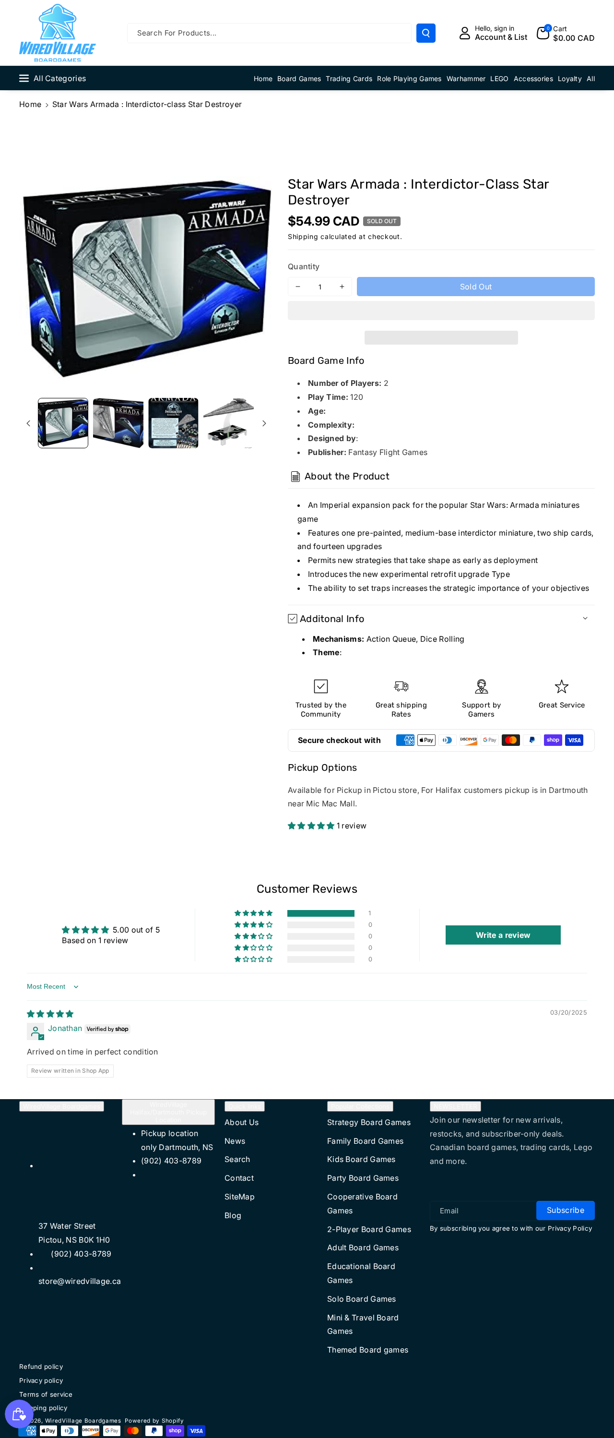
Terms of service (46, 1394)
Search (237, 1159)
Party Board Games (363, 1178)
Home (30, 104)
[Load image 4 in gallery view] (228, 423)
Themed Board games (367, 1349)
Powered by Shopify (154, 1420)
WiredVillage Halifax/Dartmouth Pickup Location (168, 1112)
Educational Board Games (361, 1273)
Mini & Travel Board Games (363, 1324)
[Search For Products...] (426, 33)
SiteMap (239, 1196)
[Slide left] (28, 423)
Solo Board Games (361, 1299)
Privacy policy (41, 1380)
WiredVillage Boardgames (61, 1106)
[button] (441, 312)
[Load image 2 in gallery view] (118, 423)
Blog (232, 1215)
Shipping (303, 236)
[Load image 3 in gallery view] (173, 423)
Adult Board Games (363, 1247)
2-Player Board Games (369, 1229)
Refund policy (41, 1366)
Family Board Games (365, 1141)
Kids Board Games (361, 1159)
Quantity (303, 266)
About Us (241, 1122)
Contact (239, 1178)
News (234, 1141)
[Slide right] (264, 423)
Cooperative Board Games (362, 1203)
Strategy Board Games (369, 1122)
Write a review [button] (503, 935)
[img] (50, 1014)
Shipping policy (43, 1408)
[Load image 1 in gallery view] (63, 423)
